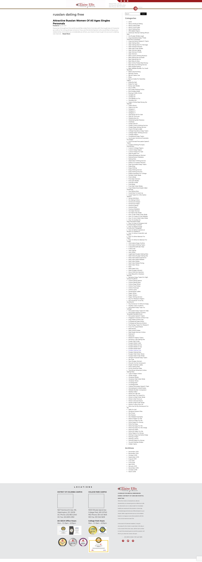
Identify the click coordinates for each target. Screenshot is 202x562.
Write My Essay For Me (135, 426)
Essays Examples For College (137, 173)
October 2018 (132, 470)
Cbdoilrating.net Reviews (136, 120)
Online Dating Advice (135, 280)
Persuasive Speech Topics (136, 316)
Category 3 (131, 113)
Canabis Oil (131, 95)
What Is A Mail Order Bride (136, 397)
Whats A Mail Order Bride (136, 402)
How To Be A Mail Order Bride (137, 214)
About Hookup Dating (135, 23)
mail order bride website (136, 259)
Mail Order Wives (133, 265)
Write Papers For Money (136, 433)
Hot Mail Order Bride (135, 212)
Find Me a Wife (133, 182)
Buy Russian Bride (134, 91)
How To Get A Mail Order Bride (138, 218)
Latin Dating (132, 250)
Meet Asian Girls (133, 268)
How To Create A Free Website (138, 216)
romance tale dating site (136, 339)
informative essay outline (136, 243)
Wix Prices (131, 413)
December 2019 (133, 451)
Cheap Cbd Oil (133, 123)
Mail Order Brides (133, 261)
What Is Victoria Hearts (135, 401)
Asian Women (132, 54)
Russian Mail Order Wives (136, 354)
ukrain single (132, 375)
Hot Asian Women (134, 211)
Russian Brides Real (134, 348)
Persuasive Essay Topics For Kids (138, 311)
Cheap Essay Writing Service (137, 127)
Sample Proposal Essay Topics (137, 357)
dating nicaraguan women (137, 155)
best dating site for (134, 59)
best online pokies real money (138, 63)
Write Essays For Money (135, 422)
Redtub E (131, 334)
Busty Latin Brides (134, 86)
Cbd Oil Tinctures (134, 116)
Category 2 (131, 111)
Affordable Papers (134, 31)
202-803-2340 (71, 515)
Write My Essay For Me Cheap (137, 427)
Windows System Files (135, 411)
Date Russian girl (133, 153)
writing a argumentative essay (138, 435)
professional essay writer (136, 321)
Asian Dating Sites (134, 43)
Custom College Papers (135, 148)
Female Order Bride (134, 175)
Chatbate (131, 122)
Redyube (131, 336)
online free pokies (134, 286)
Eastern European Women (136, 162)
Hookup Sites (132, 207)
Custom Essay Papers (135, 150)
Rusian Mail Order (134, 341)
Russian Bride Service (135, 345)
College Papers (133, 134)
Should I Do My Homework (137, 363)
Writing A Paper (133, 437)
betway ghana (133, 73)
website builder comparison (137, 390)
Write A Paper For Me (135, 418)
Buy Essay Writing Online (136, 89)
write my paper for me (135, 431)
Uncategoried (132, 382)
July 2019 (131, 460)
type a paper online (135, 373)
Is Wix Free (131, 248)
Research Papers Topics (135, 337)
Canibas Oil (131, 97)
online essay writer (134, 284)
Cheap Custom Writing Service (138, 125)
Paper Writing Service (135, 297)
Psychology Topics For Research (138, 325)
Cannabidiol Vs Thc (134, 98)
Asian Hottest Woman (135, 46)
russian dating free (134, 350)
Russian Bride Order (134, 343)
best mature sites (134, 61)
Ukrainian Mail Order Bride (136, 379)
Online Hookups (133, 288)
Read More (66, 34)
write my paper (133, 429)
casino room (132, 105)
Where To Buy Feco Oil (135, 404)
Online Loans (132, 289)
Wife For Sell (132, 409)
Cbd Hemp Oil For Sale (135, 114)
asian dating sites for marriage (138, 45)
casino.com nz (133, 107)
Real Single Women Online (137, 332)
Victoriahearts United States (137, 388)
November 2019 (133, 453)
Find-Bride (131, 184)
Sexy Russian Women (135, 361)
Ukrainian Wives (133, 381)
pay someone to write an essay (138, 304)
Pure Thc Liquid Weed (135, 327)
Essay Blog (131, 166)
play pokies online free (135, 319)
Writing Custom (133, 438)
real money (132, 328)
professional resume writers (137, 323)
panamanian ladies (134, 291)
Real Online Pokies (134, 330)
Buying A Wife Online (135, 93)
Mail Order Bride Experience (137, 257)
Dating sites (132, 159)
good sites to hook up (135, 193)
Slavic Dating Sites (134, 366)
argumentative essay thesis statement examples (136, 38)
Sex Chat (131, 359)
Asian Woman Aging (134, 50)
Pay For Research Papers (136, 298)
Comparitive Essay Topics (136, 136)
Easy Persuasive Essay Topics (137, 164)
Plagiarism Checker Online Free (138, 317)
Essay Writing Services (135, 171)
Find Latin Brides (133, 180)
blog (129, 77)
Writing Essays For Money (136, 440)
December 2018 (133, 468)
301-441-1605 (102, 515)
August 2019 (132, 459)
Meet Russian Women (135, 270)
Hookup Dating (133, 205)
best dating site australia (136, 57)
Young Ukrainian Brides (135, 442)
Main (129, 266)
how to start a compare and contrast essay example (137, 224)
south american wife (135, 368)
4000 (130, 22)
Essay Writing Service (135, 170)
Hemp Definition (133, 198)
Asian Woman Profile (135, 52)
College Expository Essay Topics (138, 131)
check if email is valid (135, 129)
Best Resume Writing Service (137, 65)
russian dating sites (134, 352)
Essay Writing (132, 168)
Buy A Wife (131, 87)
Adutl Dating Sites (134, 29)
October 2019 (132, 455)
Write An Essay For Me (135, 420)
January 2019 (132, 466)
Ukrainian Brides (133, 377)
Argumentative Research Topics (138, 41)
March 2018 (132, 471)
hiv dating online (134, 200)
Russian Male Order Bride (136, 356)
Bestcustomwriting (134, 71)
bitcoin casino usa (134, 75)
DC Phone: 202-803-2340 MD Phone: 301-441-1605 (117, 6)
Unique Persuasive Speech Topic (138, 386)
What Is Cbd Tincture (135, 399)
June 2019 (131, 462)
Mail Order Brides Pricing (136, 263)
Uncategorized (133, 384)
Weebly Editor (133, 392)
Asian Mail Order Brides (135, 48)
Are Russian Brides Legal (136, 36)
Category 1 (131, 109)
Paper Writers (132, 295)
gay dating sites (133, 191)
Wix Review (132, 415)
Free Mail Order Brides (135, 186)
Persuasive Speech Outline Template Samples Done (136, 313)
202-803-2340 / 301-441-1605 (133, 537)
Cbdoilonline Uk (133, 118)
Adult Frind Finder (134, 27)
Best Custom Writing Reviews (137, 55)
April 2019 (131, 464)
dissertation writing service (137, 161)
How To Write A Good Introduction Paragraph (134, 227)
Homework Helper (134, 202)
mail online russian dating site (138, 256)
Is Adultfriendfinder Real (136, 247)
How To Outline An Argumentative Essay (134, 220)
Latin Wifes (131, 252)
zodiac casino (132, 444)
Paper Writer (132, 293)
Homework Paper (134, 203)
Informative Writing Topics (136, 245)
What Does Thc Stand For (136, 395)
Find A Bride (132, 177)
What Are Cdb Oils (134, 393)
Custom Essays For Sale (135, 151)
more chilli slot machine (136, 272)
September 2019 (133, 457)
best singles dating (134, 66)
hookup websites (134, 209)
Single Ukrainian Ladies (135, 365)
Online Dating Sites (134, 282)
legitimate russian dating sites (138, 254)
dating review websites (136, 157)
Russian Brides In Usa (135, 346)
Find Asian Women (134, 179)
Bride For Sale (132, 84)
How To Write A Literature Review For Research (136, 230)
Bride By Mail (132, 82)
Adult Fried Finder (134, 25)
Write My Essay (133, 424)
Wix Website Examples (135, 417)
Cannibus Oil (132, 100)
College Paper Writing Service (137, 132)
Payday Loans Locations (135, 305)
